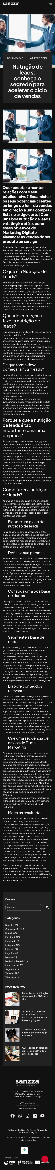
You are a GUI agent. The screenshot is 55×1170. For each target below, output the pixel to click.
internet (9, 949)
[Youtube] (42, 1116)
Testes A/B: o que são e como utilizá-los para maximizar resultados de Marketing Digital (34, 1016)
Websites (9, 973)
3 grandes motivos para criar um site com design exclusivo (34, 1032)
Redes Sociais (12, 965)
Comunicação (15, 58)
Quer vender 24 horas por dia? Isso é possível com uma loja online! (35, 1050)
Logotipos (10, 953)
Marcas (9, 957)
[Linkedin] (35, 1116)
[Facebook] (12, 1116)
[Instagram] (27, 1116)
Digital (8, 933)
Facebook (10, 937)
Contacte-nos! (29, 871)
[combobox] (24, 907)
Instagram (10, 945)
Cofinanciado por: (11, 1158)
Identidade (10, 941)
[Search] (48, 907)
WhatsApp (10, 977)
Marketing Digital (38, 58)
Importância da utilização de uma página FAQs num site (35, 996)
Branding (9, 925)
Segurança (10, 969)
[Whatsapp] (20, 1116)
